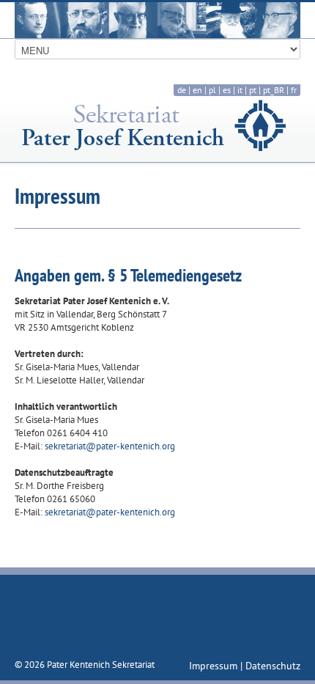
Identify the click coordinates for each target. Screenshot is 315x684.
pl (212, 89)
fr (294, 89)
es (227, 89)
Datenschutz (272, 665)
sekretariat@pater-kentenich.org (110, 446)
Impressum (214, 665)
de (181, 89)
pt (252, 89)
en (197, 89)
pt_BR (273, 89)
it (239, 89)
